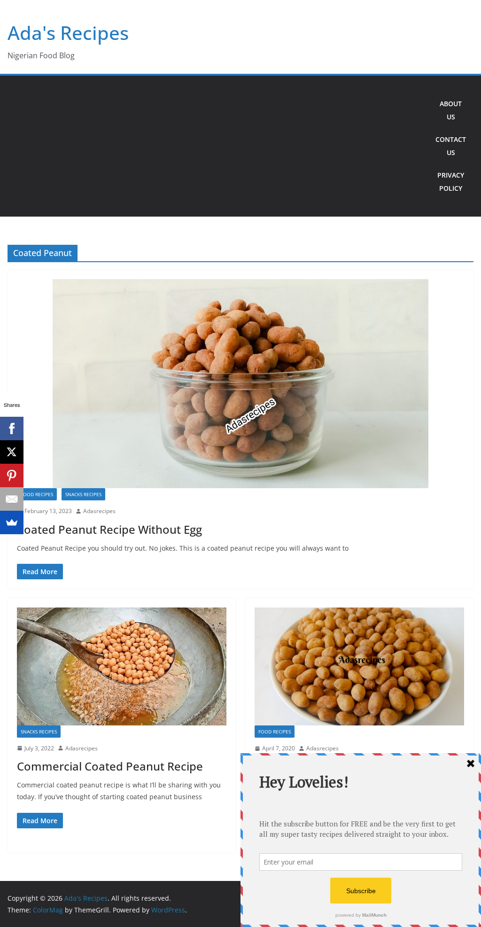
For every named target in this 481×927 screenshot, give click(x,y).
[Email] (11, 499)
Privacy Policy (450, 182)
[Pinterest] (11, 475)
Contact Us (450, 146)
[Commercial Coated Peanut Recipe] (121, 666)
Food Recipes (37, 494)
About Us (451, 110)
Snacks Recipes (83, 494)
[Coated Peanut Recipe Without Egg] (240, 383)
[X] (11, 452)
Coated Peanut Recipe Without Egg (109, 529)
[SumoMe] (11, 522)
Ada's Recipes (68, 33)
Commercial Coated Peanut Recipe (110, 766)
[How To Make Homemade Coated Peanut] (359, 666)
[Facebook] (11, 428)
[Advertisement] (217, 146)
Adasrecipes (99, 511)
